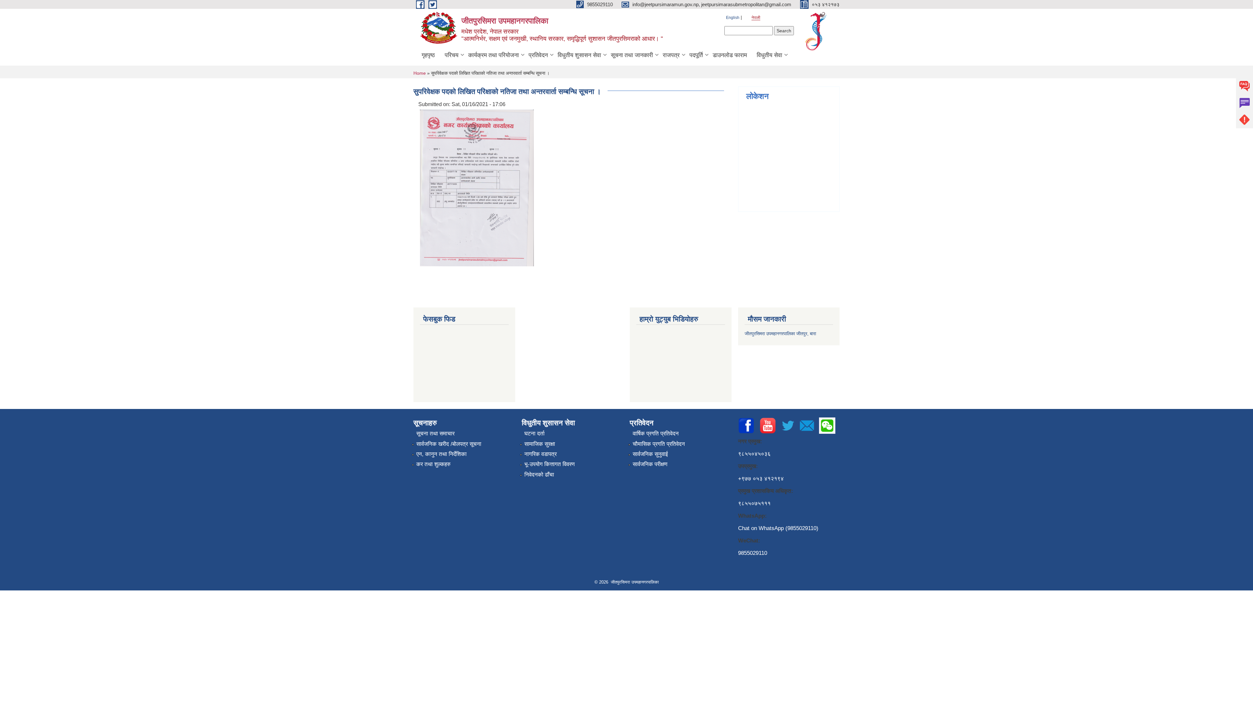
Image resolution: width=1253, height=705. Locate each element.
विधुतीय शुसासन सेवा (579, 55)
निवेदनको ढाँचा (539, 475)
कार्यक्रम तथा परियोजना (493, 55)
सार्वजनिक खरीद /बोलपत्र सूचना (448, 444)
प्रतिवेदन (538, 55)
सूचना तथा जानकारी (632, 55)
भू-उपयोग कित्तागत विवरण (549, 464)
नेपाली (755, 17)
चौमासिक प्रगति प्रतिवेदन (659, 444)
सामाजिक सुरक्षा (539, 444)
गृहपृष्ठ (428, 55)
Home (419, 73)
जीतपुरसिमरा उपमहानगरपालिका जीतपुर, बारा (780, 333)
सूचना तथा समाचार (435, 434)
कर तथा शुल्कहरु (433, 464)
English (732, 17)
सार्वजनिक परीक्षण (650, 464)
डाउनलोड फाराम (730, 55)
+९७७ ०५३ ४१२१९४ (761, 479)
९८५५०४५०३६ (754, 454)
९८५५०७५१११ (754, 503)
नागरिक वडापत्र (540, 454)
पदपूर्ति (696, 55)
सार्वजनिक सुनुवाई (650, 454)
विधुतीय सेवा (769, 55)
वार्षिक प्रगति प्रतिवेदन (656, 434)
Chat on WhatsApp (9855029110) (778, 528)
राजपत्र (671, 55)
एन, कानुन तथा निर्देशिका (441, 454)
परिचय (451, 55)
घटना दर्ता (534, 434)
